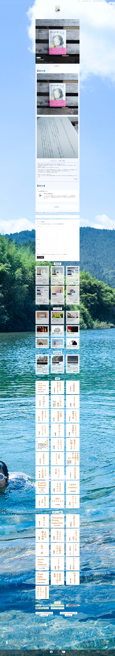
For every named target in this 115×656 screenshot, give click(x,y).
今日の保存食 (70, 333)
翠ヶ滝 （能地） (72, 346)
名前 (38, 239)
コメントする (51, 62)
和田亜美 (54, 346)
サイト (38, 248)
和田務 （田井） (56, 364)
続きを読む (46, 282)
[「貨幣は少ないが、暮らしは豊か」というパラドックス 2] (57, 315)
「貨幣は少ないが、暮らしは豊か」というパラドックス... (57, 320)
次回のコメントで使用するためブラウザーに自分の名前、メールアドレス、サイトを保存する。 (52, 254)
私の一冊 (40, 212)
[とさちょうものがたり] (57, 15)
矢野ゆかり (40, 319)
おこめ (38, 346)
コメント (39, 226)
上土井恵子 (47, 212)
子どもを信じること (53, 212)
